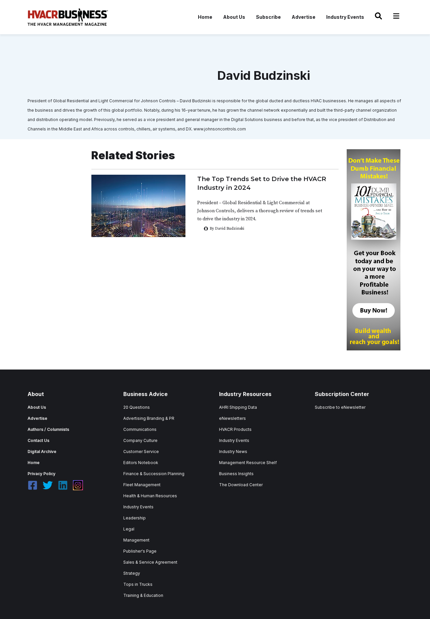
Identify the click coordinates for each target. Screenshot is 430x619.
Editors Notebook (140, 462)
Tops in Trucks (138, 584)
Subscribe (268, 17)
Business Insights (236, 473)
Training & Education (143, 595)
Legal (128, 528)
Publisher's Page (140, 551)
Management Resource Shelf (248, 462)
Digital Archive (42, 451)
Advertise (303, 17)
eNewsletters (232, 418)
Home (205, 17)
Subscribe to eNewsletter (340, 407)
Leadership (134, 517)
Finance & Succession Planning (153, 473)
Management (136, 540)
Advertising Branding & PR (148, 418)
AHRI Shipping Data (238, 407)
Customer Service (141, 451)
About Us (234, 17)
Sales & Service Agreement (150, 562)
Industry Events (345, 17)
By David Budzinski (227, 228)
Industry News (233, 451)
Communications (140, 429)
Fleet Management (142, 484)
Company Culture (140, 440)
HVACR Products (235, 429)
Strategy (131, 573)
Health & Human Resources (150, 495)
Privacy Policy (41, 473)
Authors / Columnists (48, 429)
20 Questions (136, 407)
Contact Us (38, 440)
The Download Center (241, 484)
